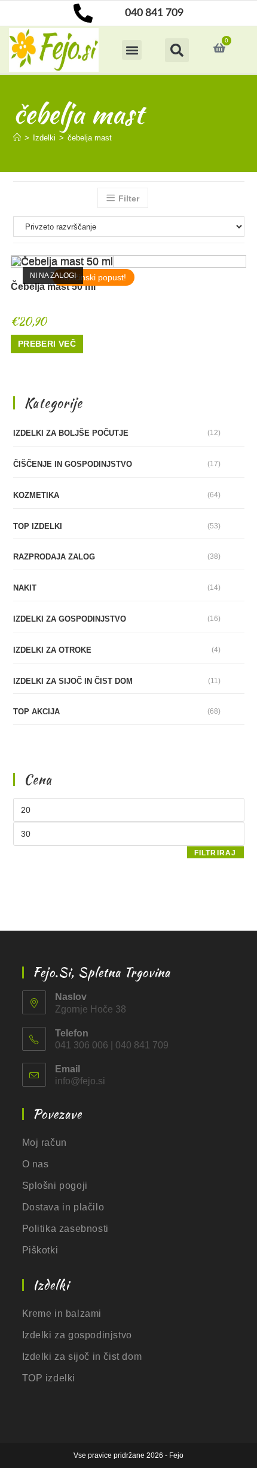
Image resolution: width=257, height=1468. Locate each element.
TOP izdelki (37, 526)
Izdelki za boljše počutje (70, 433)
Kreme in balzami (62, 1313)
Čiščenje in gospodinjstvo (72, 464)
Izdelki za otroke (52, 650)
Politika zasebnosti (65, 1229)
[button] (132, 50)
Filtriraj (215, 853)
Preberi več (47, 343)
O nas (35, 1164)
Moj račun (44, 1142)
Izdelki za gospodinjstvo (69, 618)
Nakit (24, 587)
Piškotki (40, 1250)
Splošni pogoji (55, 1185)
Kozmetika (36, 495)
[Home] (17, 137)
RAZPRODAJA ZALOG (54, 556)
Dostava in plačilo (63, 1207)
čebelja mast (90, 137)
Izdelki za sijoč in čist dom (73, 681)
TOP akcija (36, 711)
